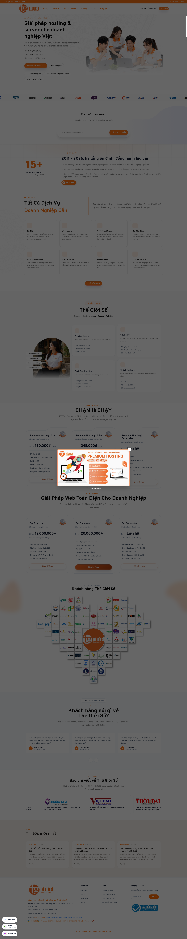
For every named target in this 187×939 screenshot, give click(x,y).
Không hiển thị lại (95, 489)
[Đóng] (129, 449)
